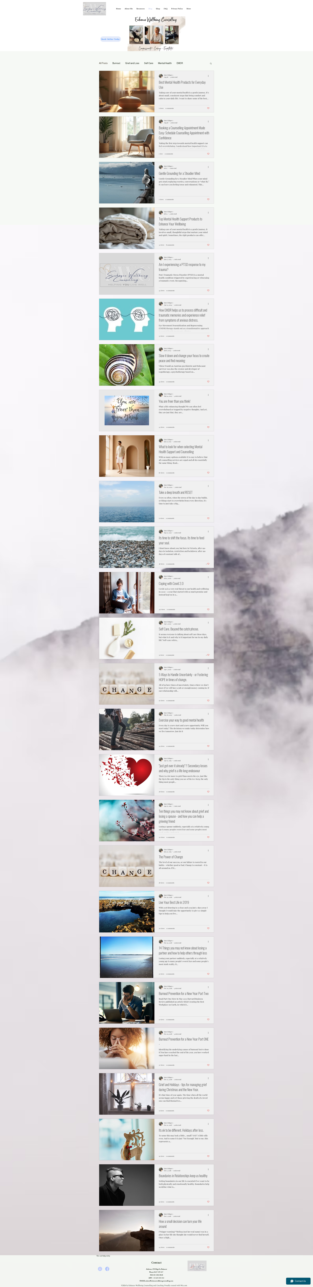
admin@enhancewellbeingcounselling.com (159, 1281)
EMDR (180, 63)
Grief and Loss (132, 63)
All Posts (103, 63)
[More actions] (209, 75)
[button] (211, 63)
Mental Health (165, 63)
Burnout (116, 63)
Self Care (148, 63)
